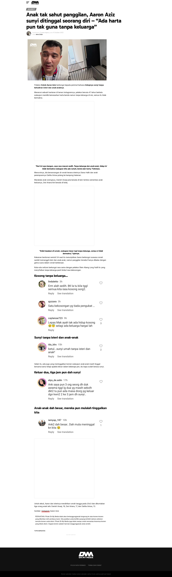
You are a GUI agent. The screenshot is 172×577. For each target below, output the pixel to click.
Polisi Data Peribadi (78, 565)
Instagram (46, 511)
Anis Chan (39, 34)
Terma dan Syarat (95, 565)
